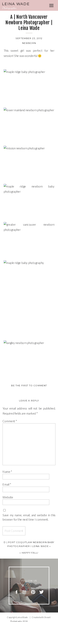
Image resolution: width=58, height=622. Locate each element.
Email (7, 484)
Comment (10, 421)
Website (8, 497)
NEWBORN (29, 43)
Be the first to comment (29, 385)
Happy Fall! (30, 552)
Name (7, 471)
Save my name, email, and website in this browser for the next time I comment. (29, 517)
